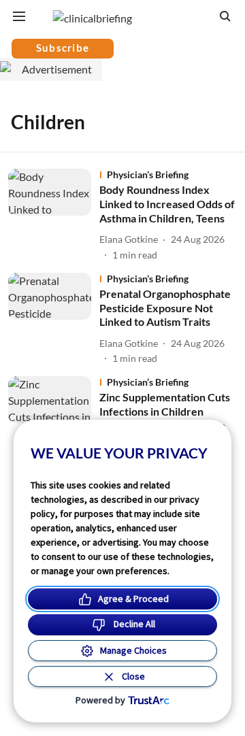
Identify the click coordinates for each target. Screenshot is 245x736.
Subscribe (63, 47)
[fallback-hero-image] (53, 215)
